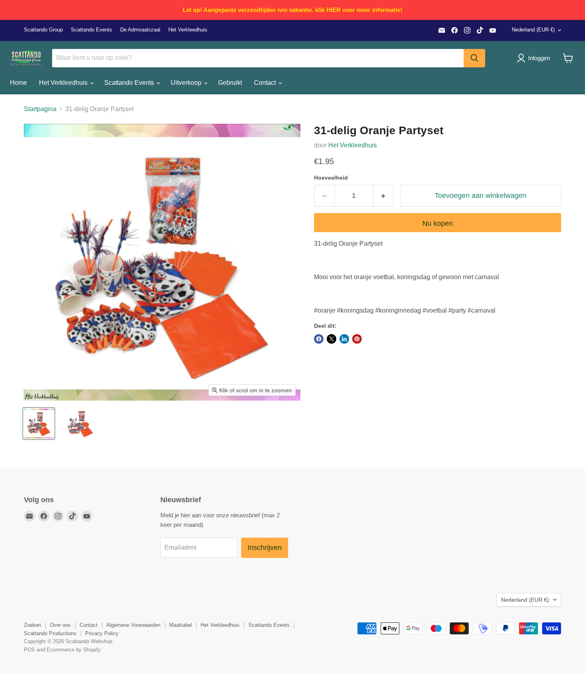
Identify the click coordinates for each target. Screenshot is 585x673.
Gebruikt (230, 82)
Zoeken (32, 625)
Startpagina (40, 109)
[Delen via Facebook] (319, 339)
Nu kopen (437, 223)
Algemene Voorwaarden (133, 625)
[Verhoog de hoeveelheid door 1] (383, 196)
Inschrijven (265, 548)
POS (29, 650)
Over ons (60, 625)
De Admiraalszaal (140, 30)
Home (18, 82)
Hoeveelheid (331, 177)
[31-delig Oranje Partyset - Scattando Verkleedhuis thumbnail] (39, 423)
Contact (265, 82)
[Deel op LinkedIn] (344, 339)
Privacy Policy (102, 633)
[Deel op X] (331, 339)
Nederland (533, 30)
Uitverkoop (187, 82)
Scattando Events (91, 30)
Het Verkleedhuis (187, 30)
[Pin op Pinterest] (357, 339)
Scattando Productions (50, 633)
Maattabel (180, 625)
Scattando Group (43, 30)
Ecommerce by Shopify (74, 650)
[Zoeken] (474, 58)
